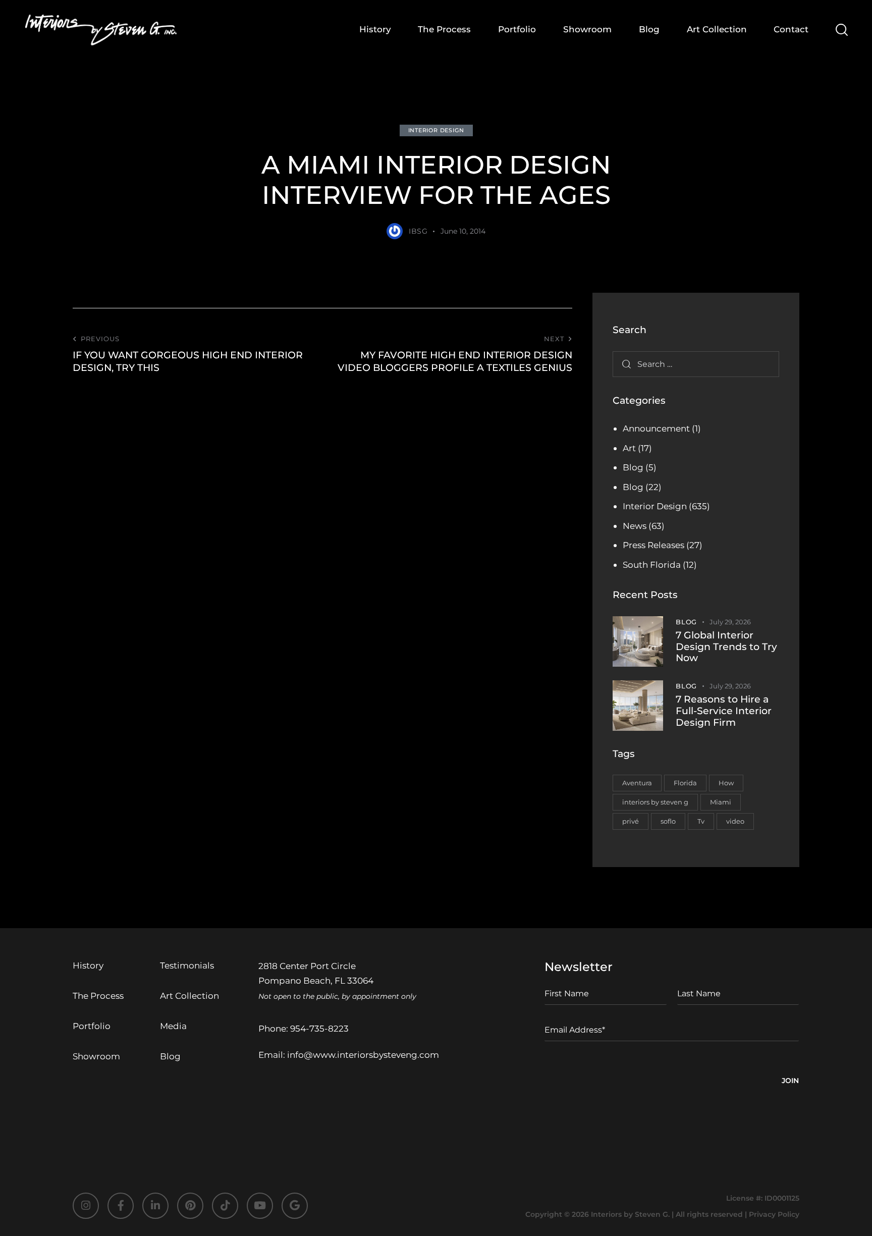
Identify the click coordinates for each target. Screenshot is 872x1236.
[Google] (295, 1206)
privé (630, 821)
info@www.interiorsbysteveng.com (363, 1055)
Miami (720, 802)
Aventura (637, 783)
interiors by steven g (655, 802)
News (634, 526)
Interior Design (436, 130)
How (726, 783)
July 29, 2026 (730, 622)
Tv (700, 821)
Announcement (656, 428)
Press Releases (653, 545)
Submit (790, 1082)
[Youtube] (260, 1206)
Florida (685, 783)
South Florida (652, 565)
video (735, 821)
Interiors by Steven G (629, 1214)
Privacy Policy (774, 1214)
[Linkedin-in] (155, 1206)
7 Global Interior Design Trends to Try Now (726, 647)
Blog (633, 467)
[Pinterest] (190, 1206)
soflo (668, 821)
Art (629, 448)
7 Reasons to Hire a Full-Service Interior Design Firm (724, 711)
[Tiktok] (225, 1206)
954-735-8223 (319, 1029)
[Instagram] (86, 1206)
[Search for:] (696, 364)
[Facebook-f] (120, 1206)
